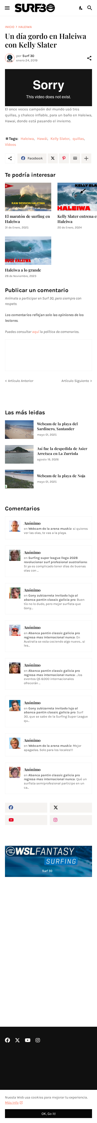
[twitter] (71, 808)
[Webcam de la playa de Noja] (19, 479)
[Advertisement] (48, 938)
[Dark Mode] (81, 8)
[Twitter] (53, 158)
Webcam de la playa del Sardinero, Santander (57, 426)
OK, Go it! (49, 1114)
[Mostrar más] (86, 158)
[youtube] (26, 820)
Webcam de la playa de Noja (61, 476)
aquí (35, 331)
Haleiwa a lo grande (23, 270)
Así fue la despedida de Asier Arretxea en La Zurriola (62, 451)
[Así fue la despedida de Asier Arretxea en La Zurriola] (19, 454)
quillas (78, 138)
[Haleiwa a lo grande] (28, 250)
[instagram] (71, 820)
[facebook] (26, 808)
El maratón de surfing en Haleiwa (27, 219)
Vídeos (10, 144)
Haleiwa (25, 26)
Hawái (42, 138)
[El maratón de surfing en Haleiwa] (28, 197)
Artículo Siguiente (75, 381)
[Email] (75, 158)
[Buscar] (90, 8)
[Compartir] (89, 58)
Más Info (12, 1102)
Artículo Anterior (20, 381)
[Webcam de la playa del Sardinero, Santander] (19, 429)
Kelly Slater (59, 138)
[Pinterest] (64, 158)
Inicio (9, 26)
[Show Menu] (7, 8)
